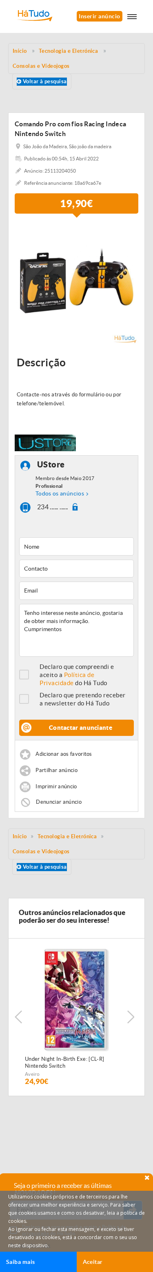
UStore (51, 464)
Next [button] (130, 1016)
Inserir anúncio (99, 16)
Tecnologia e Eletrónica (67, 836)
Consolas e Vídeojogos (41, 851)
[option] (76, 283)
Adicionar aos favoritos (63, 754)
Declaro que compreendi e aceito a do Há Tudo (77, 674)
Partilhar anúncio (56, 770)
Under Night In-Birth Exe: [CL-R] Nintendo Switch (64, 1062)
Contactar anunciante (80, 727)
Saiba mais (20, 1262)
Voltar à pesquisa (44, 81)
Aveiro (32, 1074)
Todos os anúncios (59, 493)
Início (20, 836)
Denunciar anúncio (59, 801)
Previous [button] (18, 1016)
